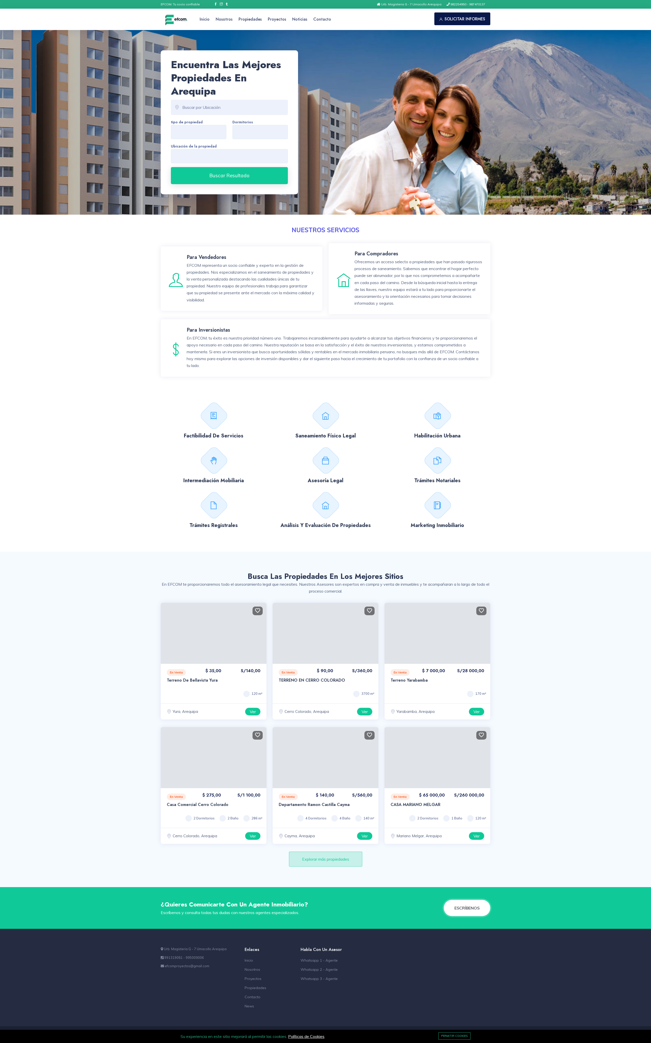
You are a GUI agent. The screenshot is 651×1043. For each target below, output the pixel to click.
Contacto (322, 19)
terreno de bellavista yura (192, 680)
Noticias (299, 19)
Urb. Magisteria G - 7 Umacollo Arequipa (410, 4)
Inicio (205, 19)
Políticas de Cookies (306, 1036)
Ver (253, 711)
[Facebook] (215, 4)
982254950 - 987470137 (467, 4)
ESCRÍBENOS (467, 907)
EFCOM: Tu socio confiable (180, 4)
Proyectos (277, 19)
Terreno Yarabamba (409, 680)
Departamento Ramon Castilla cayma (314, 804)
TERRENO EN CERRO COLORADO (312, 680)
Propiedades (250, 19)
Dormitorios (242, 122)
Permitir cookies (454, 1036)
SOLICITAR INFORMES (465, 19)
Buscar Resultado (229, 175)
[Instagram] (221, 4)
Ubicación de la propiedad (194, 146)
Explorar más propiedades (325, 859)
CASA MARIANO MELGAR (415, 804)
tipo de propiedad (187, 122)
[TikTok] (226, 4)
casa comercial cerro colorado (197, 804)
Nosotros (224, 19)
